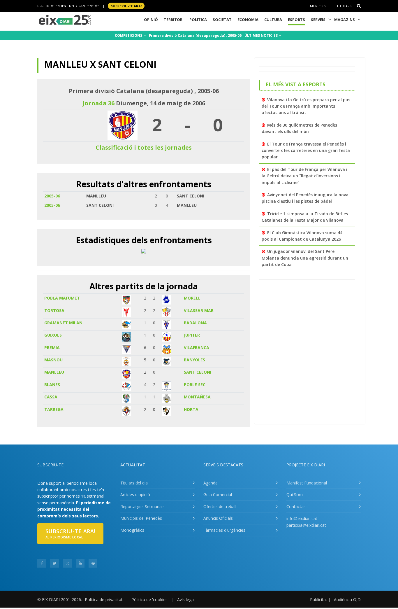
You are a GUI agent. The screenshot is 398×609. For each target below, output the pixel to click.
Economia (247, 19)
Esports (296, 19)
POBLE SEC (194, 384)
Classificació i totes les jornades (144, 147)
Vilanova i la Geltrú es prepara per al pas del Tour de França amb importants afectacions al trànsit (306, 106)
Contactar (295, 506)
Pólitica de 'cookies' (149, 599)
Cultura (273, 19)
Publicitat (318, 599)
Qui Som (294, 494)
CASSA (50, 397)
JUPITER (192, 335)
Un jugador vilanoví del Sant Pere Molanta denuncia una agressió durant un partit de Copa (305, 258)
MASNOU (53, 360)
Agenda (210, 483)
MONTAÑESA (197, 397)
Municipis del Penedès (141, 518)
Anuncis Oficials (218, 518)
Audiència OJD (347, 599)
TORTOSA (54, 310)
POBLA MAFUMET (62, 298)
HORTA (191, 409)
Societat (222, 19)
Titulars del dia (134, 483)
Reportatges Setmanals (142, 506)
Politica (198, 19)
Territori (174, 19)
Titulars (344, 6)
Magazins (344, 19)
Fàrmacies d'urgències (224, 530)
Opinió (151, 19)
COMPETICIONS (129, 35)
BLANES (52, 384)
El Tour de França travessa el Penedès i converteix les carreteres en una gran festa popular (306, 150)
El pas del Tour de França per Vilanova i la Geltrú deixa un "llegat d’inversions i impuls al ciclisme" (304, 176)
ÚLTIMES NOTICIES (261, 35)
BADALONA (195, 323)
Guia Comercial (217, 494)
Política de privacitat (104, 599)
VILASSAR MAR (199, 310)
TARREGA (54, 409)
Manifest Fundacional (306, 483)
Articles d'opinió (135, 494)
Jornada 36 (98, 103)
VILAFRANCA (196, 347)
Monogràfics (132, 530)
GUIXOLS (53, 335)
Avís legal (186, 599)
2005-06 (52, 196)
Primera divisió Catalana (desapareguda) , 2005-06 (195, 35)
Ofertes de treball (219, 506)
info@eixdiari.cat (301, 518)
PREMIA (52, 347)
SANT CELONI (197, 372)
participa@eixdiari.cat (306, 525)
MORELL (192, 298)
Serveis (318, 19)
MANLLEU (54, 372)
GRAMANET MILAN (63, 323)
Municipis (318, 6)
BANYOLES (194, 360)
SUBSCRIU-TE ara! (126, 6)
